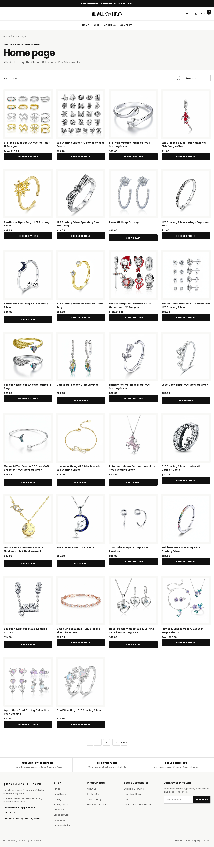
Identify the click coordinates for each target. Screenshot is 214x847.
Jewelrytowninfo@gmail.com (19, 807)
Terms (187, 840)
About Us (109, 25)
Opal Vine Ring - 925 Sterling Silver (79, 710)
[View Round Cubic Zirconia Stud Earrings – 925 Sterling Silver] (186, 275)
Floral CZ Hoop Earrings (124, 222)
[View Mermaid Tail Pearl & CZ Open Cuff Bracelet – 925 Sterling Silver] (28, 438)
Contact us (9, 812)
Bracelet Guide (61, 814)
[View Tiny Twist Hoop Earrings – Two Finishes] (133, 519)
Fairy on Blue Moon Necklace (75, 547)
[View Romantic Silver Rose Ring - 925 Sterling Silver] (133, 356)
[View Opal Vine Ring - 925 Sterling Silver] (81, 682)
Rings (57, 788)
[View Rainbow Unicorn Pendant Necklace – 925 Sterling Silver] (133, 438)
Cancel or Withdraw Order (137, 804)
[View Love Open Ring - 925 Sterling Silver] (186, 356)
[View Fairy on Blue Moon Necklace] (81, 519)
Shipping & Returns (134, 788)
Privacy (178, 840)
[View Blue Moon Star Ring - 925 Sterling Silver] (28, 275)
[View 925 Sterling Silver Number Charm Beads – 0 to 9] (186, 438)
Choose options (28, 156)
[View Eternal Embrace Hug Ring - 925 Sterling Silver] (133, 114)
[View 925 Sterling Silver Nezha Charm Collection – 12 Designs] (133, 275)
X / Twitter (36, 818)
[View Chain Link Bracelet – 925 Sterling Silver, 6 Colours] (81, 600)
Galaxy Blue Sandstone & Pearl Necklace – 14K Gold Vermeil (24, 549)
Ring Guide (60, 794)
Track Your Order (132, 794)
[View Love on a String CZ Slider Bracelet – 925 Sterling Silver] (81, 438)
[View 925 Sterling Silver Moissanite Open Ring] (81, 275)
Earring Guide (61, 804)
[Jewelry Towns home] (107, 13)
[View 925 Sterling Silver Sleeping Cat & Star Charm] (28, 600)
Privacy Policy (94, 799)
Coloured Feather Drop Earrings (78, 384)
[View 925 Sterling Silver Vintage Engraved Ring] (186, 194)
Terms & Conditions (97, 804)
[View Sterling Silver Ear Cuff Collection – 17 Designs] (28, 114)
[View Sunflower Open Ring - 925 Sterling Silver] (28, 194)
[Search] (187, 13)
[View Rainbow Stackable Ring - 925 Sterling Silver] (186, 519)
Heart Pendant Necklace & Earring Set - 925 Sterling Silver (131, 630)
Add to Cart (133, 238)
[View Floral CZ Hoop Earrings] (133, 194)
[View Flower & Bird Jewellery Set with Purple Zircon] (186, 600)
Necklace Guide (62, 825)
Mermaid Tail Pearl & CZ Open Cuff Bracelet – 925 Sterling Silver (26, 468)
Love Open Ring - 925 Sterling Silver (185, 384)
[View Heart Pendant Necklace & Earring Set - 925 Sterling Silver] (133, 600)
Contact (126, 25)
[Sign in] (195, 13)
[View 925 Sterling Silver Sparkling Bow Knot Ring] (81, 194)
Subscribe (202, 799)
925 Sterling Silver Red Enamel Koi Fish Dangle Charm (184, 144)
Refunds (207, 840)
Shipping (196, 840)
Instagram (22, 818)
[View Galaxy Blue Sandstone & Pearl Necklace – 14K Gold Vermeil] (28, 519)
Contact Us (93, 794)
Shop (96, 25)
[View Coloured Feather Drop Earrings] (81, 356)
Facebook (8, 818)
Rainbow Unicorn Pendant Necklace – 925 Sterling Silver (132, 468)
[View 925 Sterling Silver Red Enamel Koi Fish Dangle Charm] (186, 114)
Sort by (179, 78)
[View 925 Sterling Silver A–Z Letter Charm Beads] (81, 114)
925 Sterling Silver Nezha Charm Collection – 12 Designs (130, 305)
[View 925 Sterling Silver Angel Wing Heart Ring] (28, 356)
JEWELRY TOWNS (23, 784)
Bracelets (59, 809)
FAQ (126, 799)
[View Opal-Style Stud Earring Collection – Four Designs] (28, 682)
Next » (124, 742)
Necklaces (59, 820)
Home (85, 25)
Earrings (58, 799)
